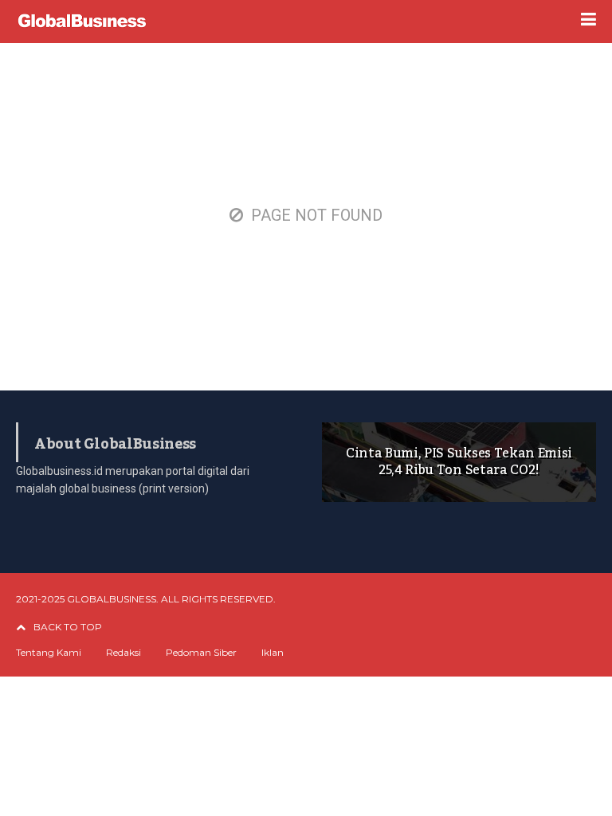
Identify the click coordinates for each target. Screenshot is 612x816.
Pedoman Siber (201, 653)
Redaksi (123, 653)
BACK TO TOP (67, 627)
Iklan (272, 653)
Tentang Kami (48, 653)
